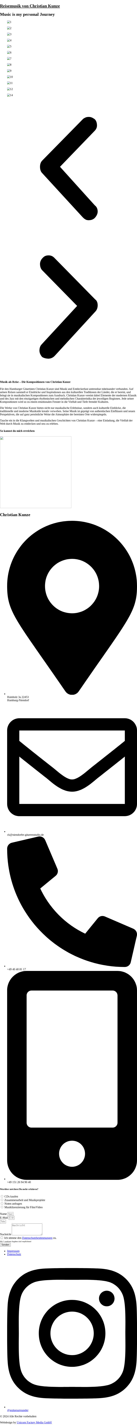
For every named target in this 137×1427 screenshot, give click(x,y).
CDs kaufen (11, 1196)
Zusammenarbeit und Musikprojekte (24, 1200)
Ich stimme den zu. (30, 1237)
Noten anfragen (13, 1203)
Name (3, 1213)
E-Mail (4, 1217)
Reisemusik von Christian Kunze (30, 6)
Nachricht (6, 1234)
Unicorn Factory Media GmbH (34, 1422)
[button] (68, 169)
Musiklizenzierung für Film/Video (23, 1207)
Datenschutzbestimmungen (37, 1237)
